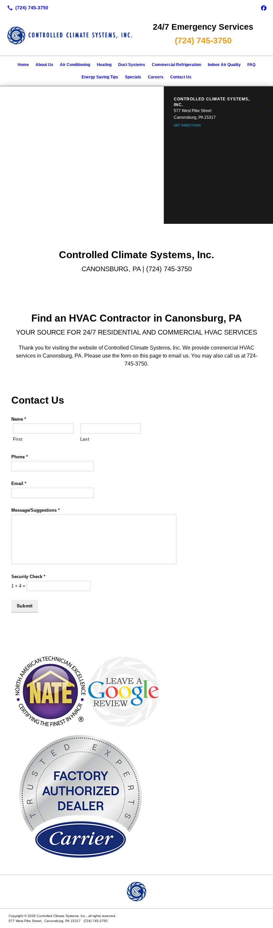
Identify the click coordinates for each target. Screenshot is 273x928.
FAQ (251, 64)
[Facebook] (263, 7)
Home (23, 64)
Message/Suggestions (35, 510)
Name (18, 419)
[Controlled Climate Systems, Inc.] (136, 892)
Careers (155, 77)
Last (85, 439)
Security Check (28, 576)
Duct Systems (131, 64)
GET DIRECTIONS (187, 125)
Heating (104, 64)
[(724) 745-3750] (26, 7)
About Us (44, 64)
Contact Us (180, 77)
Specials (133, 77)
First (18, 439)
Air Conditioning (75, 64)
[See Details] (258, 105)
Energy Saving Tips (100, 77)
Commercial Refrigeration (176, 64)
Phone (19, 457)
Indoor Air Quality (224, 64)
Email (18, 483)
